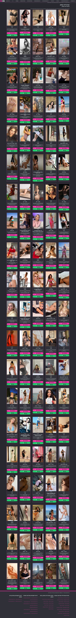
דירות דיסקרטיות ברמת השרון (34, 611)
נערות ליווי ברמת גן (61, 611)
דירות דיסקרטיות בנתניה (27, 603)
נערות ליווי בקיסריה (45, 607)
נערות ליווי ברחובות (59, 609)
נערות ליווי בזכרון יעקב (50, 599)
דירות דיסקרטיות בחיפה (19, 599)
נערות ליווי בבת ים (60, 597)
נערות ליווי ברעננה (60, 613)
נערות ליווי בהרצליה (66, 601)
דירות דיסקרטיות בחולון (27, 601)
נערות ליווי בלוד (67, 605)
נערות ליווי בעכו (46, 605)
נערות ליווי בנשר (51, 605)
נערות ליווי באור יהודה (66, 597)
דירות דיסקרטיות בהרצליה (34, 601)
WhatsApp (64, 34)
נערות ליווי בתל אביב (66, 615)
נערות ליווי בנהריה (51, 603)
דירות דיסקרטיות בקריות (11, 601)
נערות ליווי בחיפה (51, 601)
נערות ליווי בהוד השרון (60, 599)
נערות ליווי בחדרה (44, 599)
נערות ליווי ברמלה (66, 611)
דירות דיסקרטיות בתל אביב (27, 613)
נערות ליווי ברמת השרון (66, 613)
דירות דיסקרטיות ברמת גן (27, 609)
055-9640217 (51, 33)
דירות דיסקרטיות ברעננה (34, 613)
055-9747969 (64, 32)
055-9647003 (12, 90)
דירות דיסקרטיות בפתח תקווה (34, 605)
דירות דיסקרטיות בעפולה (18, 601)
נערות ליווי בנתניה (62, 605)
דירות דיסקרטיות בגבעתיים (27, 597)
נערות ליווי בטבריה (45, 601)
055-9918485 (51, 61)
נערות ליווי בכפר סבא (61, 603)
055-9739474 (25, 62)
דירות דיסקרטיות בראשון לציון (34, 607)
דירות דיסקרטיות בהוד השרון (34, 599)
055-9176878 (12, 119)
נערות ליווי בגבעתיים (66, 599)
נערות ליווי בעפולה (50, 607)
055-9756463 (12, 33)
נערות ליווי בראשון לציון (66, 609)
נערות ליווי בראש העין (59, 607)
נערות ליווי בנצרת (46, 603)
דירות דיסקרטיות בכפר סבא (34, 603)
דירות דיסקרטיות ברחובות (34, 609)
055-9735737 (25, 32)
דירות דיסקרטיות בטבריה (12, 599)
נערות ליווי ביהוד (67, 603)
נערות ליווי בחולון (61, 601)
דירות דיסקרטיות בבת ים (34, 597)
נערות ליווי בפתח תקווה (66, 607)
